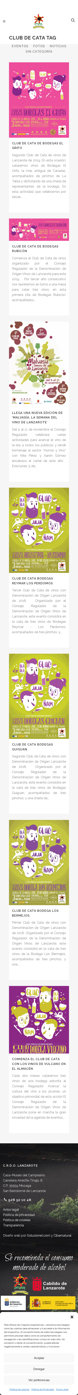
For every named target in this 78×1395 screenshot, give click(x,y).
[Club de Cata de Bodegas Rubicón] (39, 229)
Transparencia (13, 1225)
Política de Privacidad (42, 1389)
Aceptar (39, 1358)
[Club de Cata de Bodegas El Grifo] (39, 100)
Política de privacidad (19, 1215)
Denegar (39, 1369)
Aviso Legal (62, 1389)
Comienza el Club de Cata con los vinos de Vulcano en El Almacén (39, 1063)
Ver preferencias (39, 1380)
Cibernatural (62, 1235)
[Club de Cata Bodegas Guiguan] (39, 696)
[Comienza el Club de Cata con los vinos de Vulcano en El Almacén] (39, 1020)
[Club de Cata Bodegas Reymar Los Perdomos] (39, 530)
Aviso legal (11, 1209)
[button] (72, 1317)
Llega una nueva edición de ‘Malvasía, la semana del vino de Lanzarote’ (37, 417)
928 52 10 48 (19, 1200)
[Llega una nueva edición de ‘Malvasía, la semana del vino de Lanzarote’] (39, 364)
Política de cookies (19, 1389)
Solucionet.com (38, 1235)
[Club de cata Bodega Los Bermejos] (39, 862)
